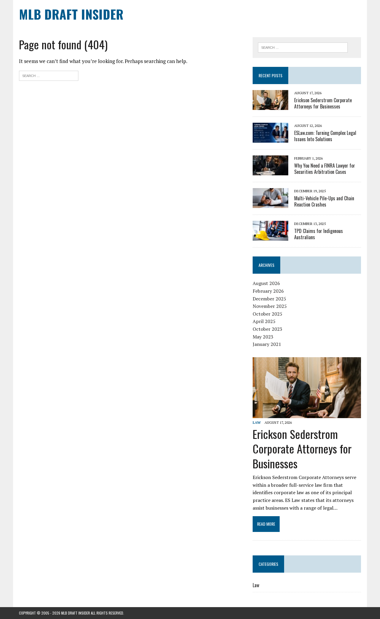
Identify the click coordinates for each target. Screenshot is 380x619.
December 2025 (269, 298)
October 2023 (267, 329)
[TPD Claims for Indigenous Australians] (270, 237)
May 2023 (263, 336)
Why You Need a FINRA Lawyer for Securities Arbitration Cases (324, 168)
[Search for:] (48, 75)
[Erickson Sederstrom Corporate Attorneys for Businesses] (270, 106)
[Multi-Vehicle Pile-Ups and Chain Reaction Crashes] (270, 204)
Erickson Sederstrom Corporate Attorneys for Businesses (323, 103)
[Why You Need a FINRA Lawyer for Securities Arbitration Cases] (270, 171)
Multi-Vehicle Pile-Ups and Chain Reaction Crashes (324, 201)
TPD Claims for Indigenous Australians (318, 234)
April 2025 (264, 321)
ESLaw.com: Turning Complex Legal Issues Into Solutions (325, 136)
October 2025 (267, 314)
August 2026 (266, 283)
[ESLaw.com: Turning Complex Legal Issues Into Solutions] (270, 139)
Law (257, 422)
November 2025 (270, 306)
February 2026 (268, 291)
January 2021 (267, 344)
